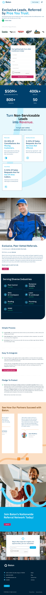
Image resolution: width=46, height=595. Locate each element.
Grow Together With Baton (9, 370)
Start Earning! (35, 2)
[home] (6, 2)
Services (33, 579)
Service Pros (33, 577)
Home (32, 572)
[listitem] (30, 433)
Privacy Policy (31, 592)
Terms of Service (39, 592)
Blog (32, 575)
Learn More (10, 287)
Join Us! (5, 268)
